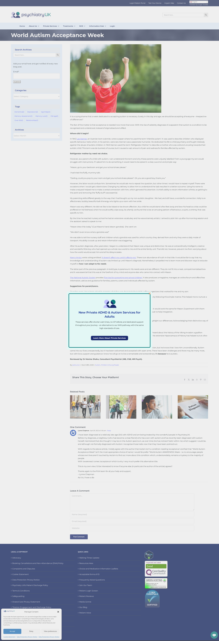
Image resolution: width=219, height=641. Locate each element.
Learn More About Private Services (109, 338)
